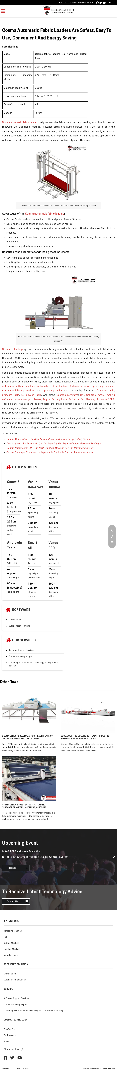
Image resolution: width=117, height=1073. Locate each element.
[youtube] (97, 2)
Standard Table (10, 395)
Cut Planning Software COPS (97, 399)
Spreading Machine (13, 931)
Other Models (24, 467)
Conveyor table (105, 390)
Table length (13, 577)
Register (12, 868)
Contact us (12, 901)
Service (8, 989)
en (110, 2)
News (6, 1041)
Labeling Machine (12, 949)
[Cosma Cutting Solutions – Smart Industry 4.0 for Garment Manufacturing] (88, 710)
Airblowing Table (15, 545)
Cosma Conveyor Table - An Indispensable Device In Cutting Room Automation (50, 452)
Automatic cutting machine (18, 386)
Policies (5, 1068)
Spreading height (33, 515)
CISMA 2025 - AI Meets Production (21, 851)
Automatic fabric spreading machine (92, 386)
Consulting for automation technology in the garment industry (33, 664)
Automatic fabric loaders (52, 386)
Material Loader (11, 955)
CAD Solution (88, 395)
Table (6, 937)
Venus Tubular (54, 484)
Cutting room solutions (19, 626)
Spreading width (33, 529)
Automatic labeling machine (18, 390)
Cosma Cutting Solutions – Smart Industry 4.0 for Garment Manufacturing (85, 737)
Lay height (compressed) (14, 509)
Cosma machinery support (21, 656)
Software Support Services (21, 650)
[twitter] (12, 1058)
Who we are (9, 1029)
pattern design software (28, 399)
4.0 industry (12, 921)
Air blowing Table (31, 395)
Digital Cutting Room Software (61, 399)
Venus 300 (53, 545)
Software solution (16, 964)
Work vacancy (10, 1035)
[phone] (112, 537)
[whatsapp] (112, 531)
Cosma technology (16, 1020)
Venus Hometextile (37, 484)
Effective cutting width (11, 530)
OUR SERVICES (24, 640)
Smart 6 (13, 482)
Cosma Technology (12, 349)
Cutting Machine (11, 943)
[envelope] (112, 542)
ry (50, 448)
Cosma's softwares (67, 395)
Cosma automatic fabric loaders (20, 122)
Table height (13, 592)
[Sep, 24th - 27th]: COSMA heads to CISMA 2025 (75, 2)
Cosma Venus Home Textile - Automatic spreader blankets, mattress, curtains (24, 806)
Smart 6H (32, 545)
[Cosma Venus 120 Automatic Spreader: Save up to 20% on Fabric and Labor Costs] (29, 710)
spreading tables (52, 390)
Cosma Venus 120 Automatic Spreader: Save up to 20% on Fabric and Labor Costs (27, 737)
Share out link (11, 1049)
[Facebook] (5, 1058)
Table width (12, 563)
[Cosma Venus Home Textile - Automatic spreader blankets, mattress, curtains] (29, 778)
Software (21, 609)
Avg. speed (12, 497)
